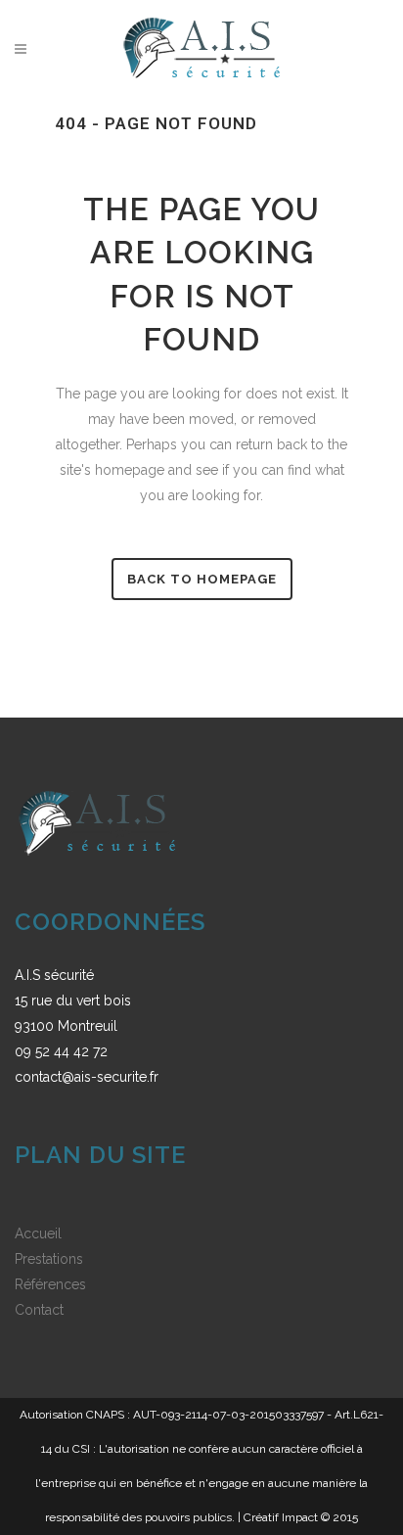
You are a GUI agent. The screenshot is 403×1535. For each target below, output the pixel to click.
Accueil (38, 1233)
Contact (39, 1310)
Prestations (49, 1259)
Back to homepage (202, 579)
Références (50, 1284)
